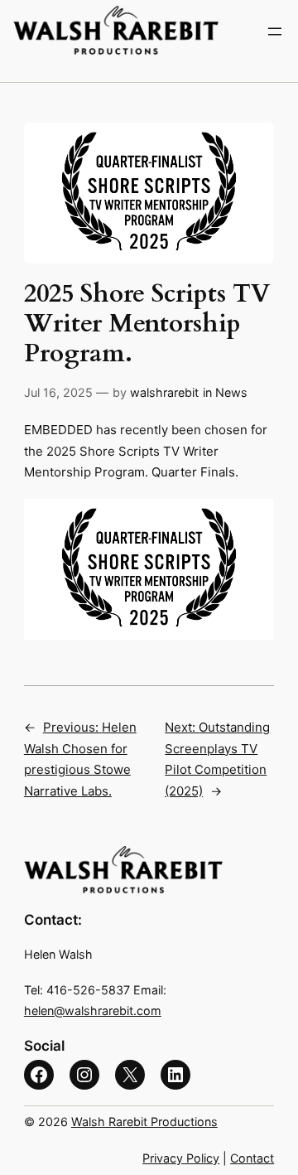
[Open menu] (275, 31)
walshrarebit (164, 392)
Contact (252, 1158)
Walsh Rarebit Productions (144, 1122)
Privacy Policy (180, 1158)
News (231, 392)
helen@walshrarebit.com (92, 1010)
